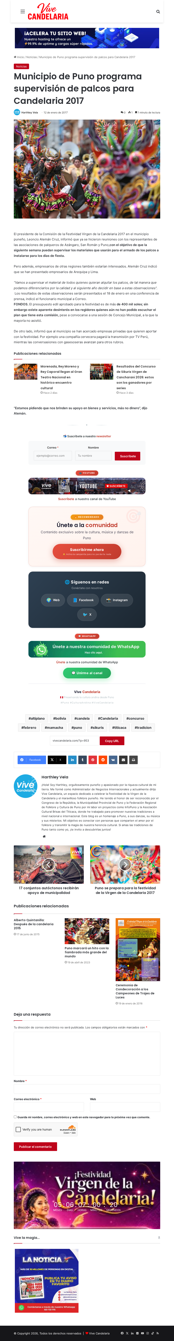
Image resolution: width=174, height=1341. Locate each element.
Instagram (117, 600)
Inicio (20, 57)
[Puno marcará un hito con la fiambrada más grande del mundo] (87, 931)
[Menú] (23, 13)
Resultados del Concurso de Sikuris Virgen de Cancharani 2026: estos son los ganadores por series (136, 377)
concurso (136, 718)
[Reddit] (103, 760)
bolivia (60, 718)
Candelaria (109, 718)
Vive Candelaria (99, 1333)
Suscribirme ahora (87, 552)
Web (53, 600)
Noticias (31, 57)
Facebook (83, 600)
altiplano (38, 718)
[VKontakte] (113, 760)
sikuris (98, 727)
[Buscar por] (158, 13)
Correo (53, 447)
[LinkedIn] (72, 760)
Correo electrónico (28, 1099)
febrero (30, 727)
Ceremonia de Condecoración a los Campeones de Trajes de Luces (135, 991)
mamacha (55, 727)
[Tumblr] (82, 760)
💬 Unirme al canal (87, 673)
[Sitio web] (44, 836)
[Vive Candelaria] (48, 11)
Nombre (93, 447)
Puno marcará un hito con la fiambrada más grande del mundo (87, 952)
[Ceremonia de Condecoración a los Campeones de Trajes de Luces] (138, 949)
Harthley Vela (29, 112)
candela (83, 718)
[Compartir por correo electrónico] (123, 760)
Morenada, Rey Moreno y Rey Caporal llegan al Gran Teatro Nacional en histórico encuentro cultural (61, 377)
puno (78, 727)
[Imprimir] (133, 760)
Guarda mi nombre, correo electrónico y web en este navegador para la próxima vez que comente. (83, 1117)
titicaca (120, 727)
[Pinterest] (92, 760)
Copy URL (112, 741)
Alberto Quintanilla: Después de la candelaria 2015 (33, 924)
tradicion (144, 727)
